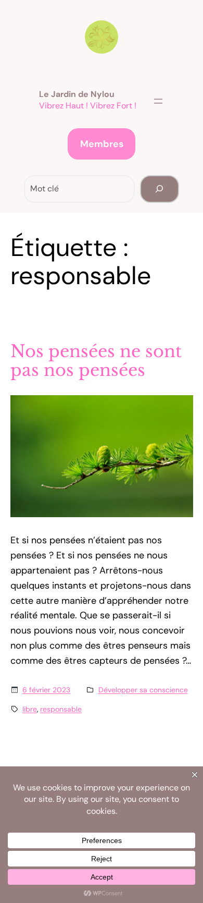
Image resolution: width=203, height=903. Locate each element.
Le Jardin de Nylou (77, 94)
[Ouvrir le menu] (158, 101)
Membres (101, 144)
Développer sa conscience (143, 689)
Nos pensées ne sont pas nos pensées (96, 361)
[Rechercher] (159, 189)
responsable (61, 709)
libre (29, 709)
